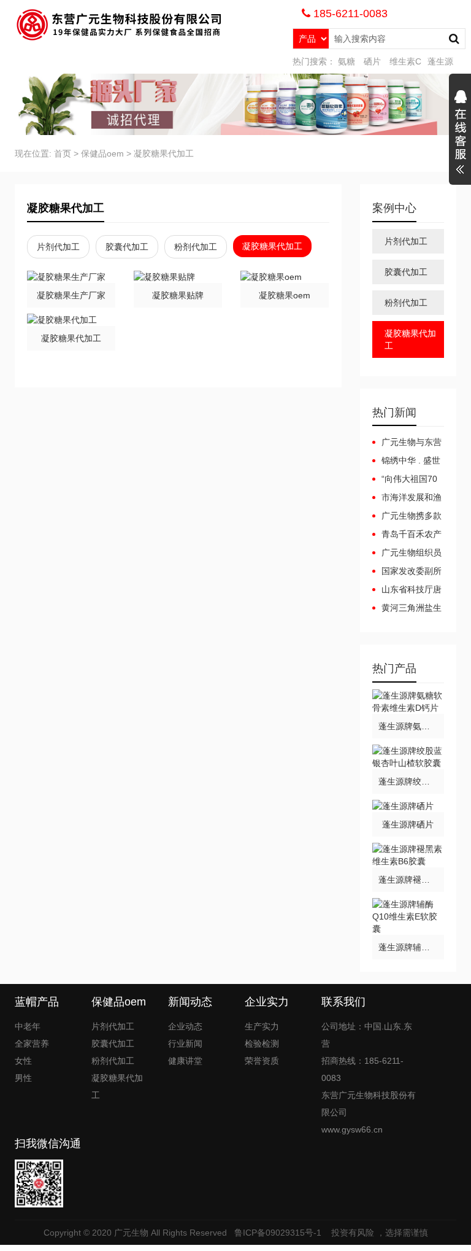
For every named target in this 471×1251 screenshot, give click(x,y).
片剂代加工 (58, 247)
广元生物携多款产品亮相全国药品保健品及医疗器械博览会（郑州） (407, 516)
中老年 (27, 1026)
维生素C (405, 61)
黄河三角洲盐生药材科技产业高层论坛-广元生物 (407, 608)
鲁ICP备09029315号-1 (279, 1232)
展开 (460, 134)
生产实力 (262, 1026)
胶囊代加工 (126, 247)
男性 (23, 1078)
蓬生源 (440, 61)
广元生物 (131, 1232)
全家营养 (32, 1043)
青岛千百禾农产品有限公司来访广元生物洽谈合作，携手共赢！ (407, 534)
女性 (23, 1061)
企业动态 (185, 1026)
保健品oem (102, 153)
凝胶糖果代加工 (164, 153)
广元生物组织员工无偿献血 (407, 553)
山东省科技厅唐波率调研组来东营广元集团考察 (407, 589)
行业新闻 (185, 1043)
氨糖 (346, 61)
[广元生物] (117, 24)
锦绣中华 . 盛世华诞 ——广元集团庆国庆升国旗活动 (407, 461)
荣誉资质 (262, 1061)
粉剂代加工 (195, 247)
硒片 (372, 61)
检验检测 (262, 1043)
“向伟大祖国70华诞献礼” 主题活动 (405, 479)
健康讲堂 (185, 1061)
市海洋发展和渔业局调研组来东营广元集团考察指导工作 (407, 497)
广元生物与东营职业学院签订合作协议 (407, 442)
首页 (62, 153)
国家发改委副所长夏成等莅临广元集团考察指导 (407, 571)
